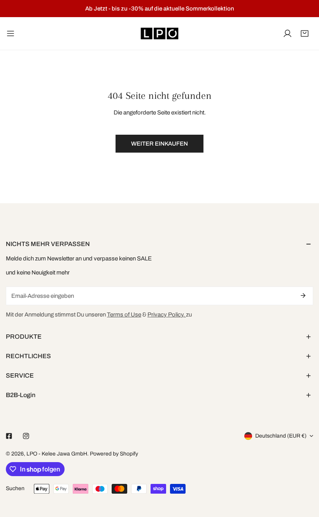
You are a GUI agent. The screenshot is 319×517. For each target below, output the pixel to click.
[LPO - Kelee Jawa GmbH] (159, 33)
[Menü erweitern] (10, 33)
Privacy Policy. (166, 314)
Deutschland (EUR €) (281, 436)
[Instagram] (26, 436)
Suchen (15, 488)
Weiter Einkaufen (159, 144)
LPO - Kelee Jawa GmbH (56, 454)
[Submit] (303, 295)
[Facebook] (9, 436)
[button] (304, 33)
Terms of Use (124, 314)
